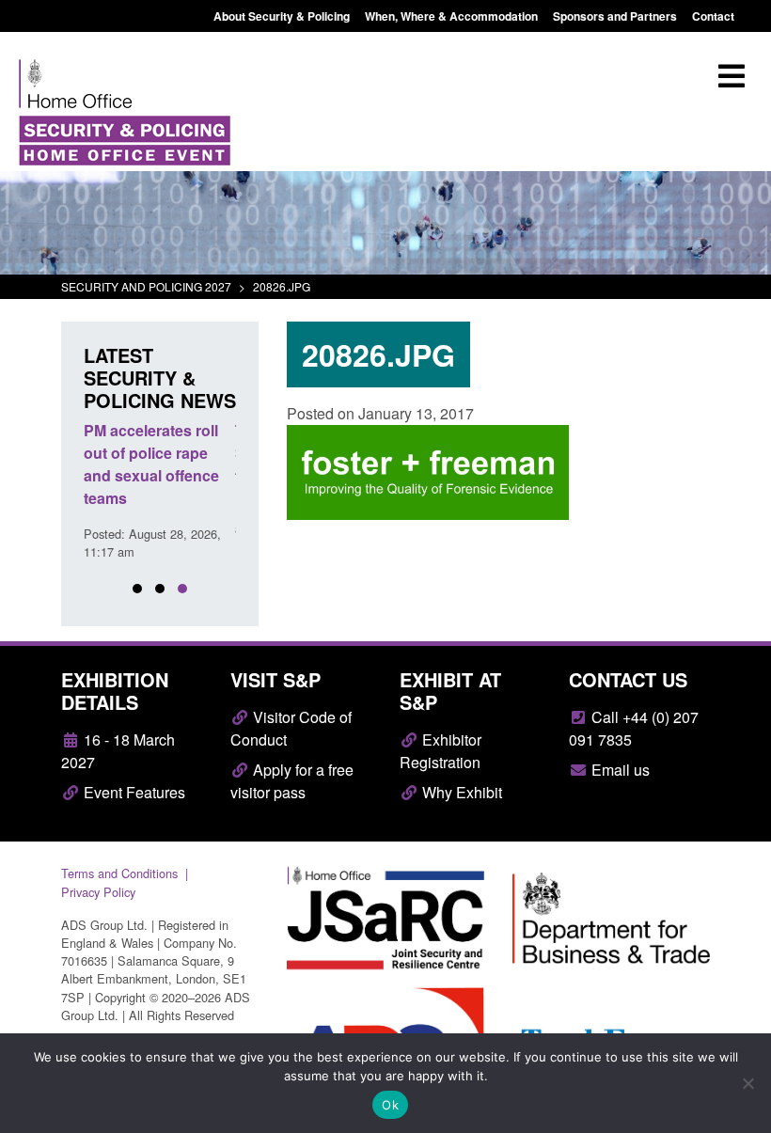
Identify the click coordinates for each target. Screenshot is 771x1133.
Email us (619, 769)
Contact (713, 16)
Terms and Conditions (119, 873)
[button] (137, 588)
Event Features (132, 792)
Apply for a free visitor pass (292, 781)
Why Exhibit (460, 792)
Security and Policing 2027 (146, 286)
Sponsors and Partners (615, 16)
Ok (390, 1104)
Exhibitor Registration (440, 751)
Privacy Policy (98, 892)
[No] (747, 1083)
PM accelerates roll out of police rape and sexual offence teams (151, 464)
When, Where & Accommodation (451, 16)
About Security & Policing (281, 16)
